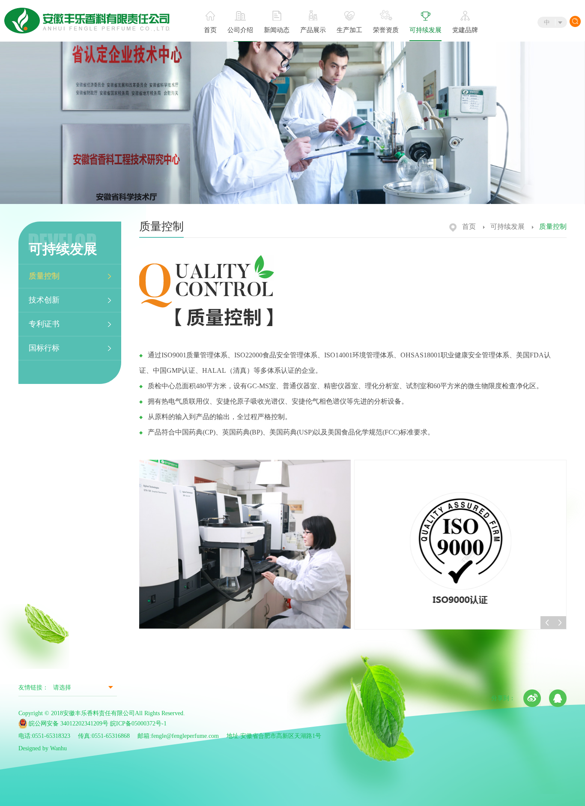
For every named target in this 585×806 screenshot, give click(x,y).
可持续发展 (425, 30)
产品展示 (313, 30)
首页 (210, 30)
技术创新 (44, 300)
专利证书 (44, 324)
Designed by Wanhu (42, 748)
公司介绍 (240, 30)
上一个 (546, 622)
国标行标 (44, 348)
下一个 (559, 622)
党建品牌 (465, 30)
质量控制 (44, 276)
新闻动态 (277, 30)
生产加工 (349, 30)
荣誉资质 (386, 30)
